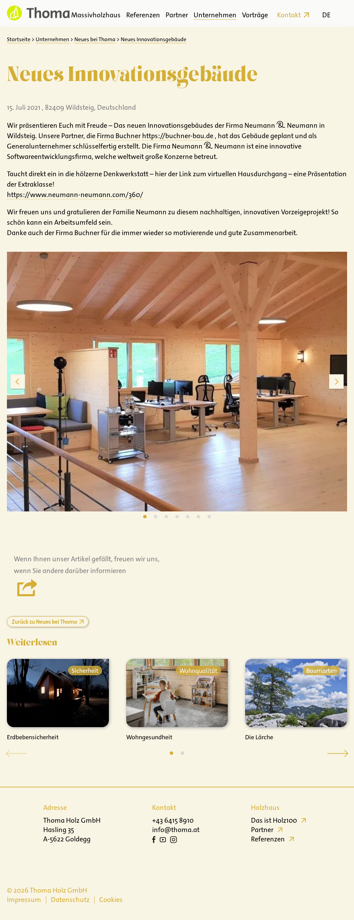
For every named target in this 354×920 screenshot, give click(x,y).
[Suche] (341, 13)
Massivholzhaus (96, 14)
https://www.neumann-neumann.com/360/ (75, 194)
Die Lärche (259, 737)
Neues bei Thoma (94, 39)
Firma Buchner (119, 135)
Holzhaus (265, 807)
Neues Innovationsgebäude (153, 39)
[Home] (38, 13)
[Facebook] (154, 840)
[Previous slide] (17, 381)
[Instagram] (173, 840)
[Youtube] (162, 840)
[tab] (145, 516)
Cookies (111, 899)
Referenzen (143, 14)
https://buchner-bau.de (177, 135)
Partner (177, 14)
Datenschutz (70, 899)
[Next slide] (336, 381)
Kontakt (289, 14)
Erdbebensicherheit (33, 737)
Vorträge (255, 14)
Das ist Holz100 (274, 820)
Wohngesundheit (149, 737)
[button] (171, 753)
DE (326, 14)
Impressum (24, 899)
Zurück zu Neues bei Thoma (44, 621)
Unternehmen (215, 14)
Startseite (18, 39)
